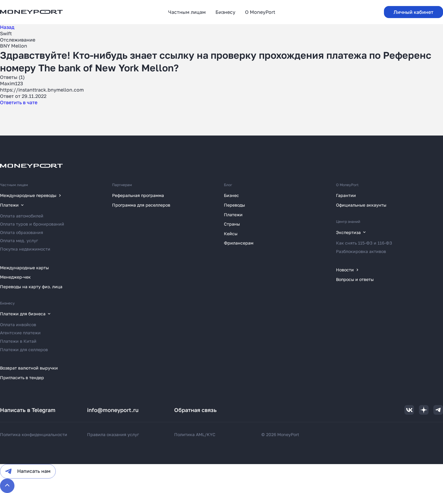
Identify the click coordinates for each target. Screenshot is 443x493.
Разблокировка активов (361, 251)
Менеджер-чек (15, 276)
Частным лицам (14, 185)
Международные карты (24, 267)
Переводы (234, 204)
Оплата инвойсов (18, 324)
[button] (413, 12)
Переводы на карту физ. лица (31, 286)
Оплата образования (21, 232)
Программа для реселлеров (141, 204)
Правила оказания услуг (113, 434)
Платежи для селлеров (24, 349)
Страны (232, 223)
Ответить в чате (18, 102)
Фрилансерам (238, 242)
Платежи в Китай (18, 341)
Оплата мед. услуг (19, 240)
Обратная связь (195, 410)
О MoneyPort (347, 185)
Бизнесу (7, 303)
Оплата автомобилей (21, 215)
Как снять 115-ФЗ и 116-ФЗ (364, 242)
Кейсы (230, 233)
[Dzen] (424, 410)
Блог (228, 185)
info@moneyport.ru (113, 410)
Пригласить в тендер (22, 377)
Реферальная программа (138, 195)
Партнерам (122, 185)
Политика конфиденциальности (33, 434)
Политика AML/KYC (194, 434)
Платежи (233, 214)
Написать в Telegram (27, 410)
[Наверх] (7, 486)
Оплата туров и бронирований (32, 223)
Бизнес (231, 195)
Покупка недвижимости (25, 248)
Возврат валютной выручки (29, 367)
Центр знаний (348, 221)
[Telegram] (438, 410)
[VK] (409, 410)
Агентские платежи (20, 332)
